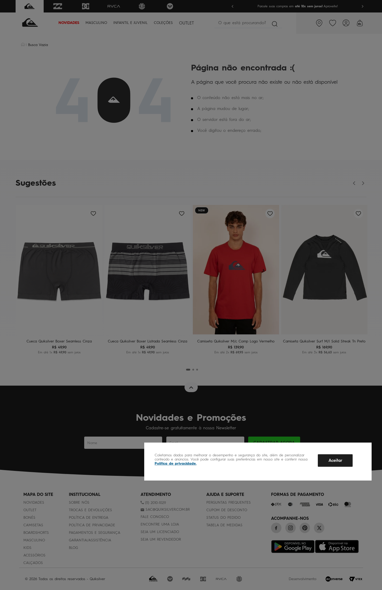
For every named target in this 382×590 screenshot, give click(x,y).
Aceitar (335, 460)
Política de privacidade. (175, 463)
